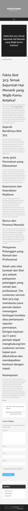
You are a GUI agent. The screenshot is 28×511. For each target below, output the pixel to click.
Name (4, 446)
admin (5, 400)
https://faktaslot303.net (17, 106)
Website (4, 460)
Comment (5, 430)
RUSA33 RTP (8, 496)
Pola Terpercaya (9, 491)
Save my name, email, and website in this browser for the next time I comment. (13, 469)
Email (4, 453)
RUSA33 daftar (8, 493)
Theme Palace (20, 508)
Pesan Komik (14, 9)
